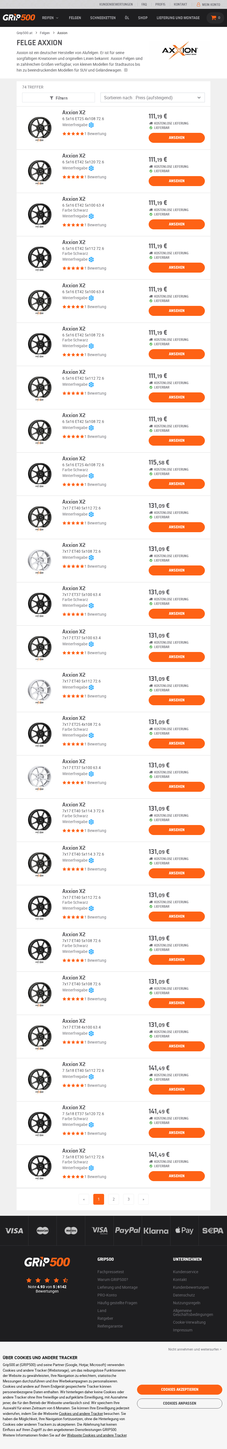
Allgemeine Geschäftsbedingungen (193, 1312)
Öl (127, 18)
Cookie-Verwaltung (189, 1322)
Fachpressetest (110, 1271)
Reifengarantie (110, 1326)
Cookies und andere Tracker (81, 1413)
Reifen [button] (48, 18)
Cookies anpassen (179, 1403)
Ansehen (177, 138)
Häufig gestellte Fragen (117, 1302)
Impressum (182, 1330)
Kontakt (180, 4)
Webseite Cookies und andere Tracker (97, 1435)
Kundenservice (185, 1271)
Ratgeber (105, 1318)
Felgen (75, 18)
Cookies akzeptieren (179, 1390)
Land (101, 1310)
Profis (160, 4)
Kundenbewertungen (116, 4)
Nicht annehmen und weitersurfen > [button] (194, 1349)
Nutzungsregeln (186, 1302)
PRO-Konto (107, 1295)
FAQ (144, 4)
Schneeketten (103, 18)
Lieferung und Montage (178, 18)
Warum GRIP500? (112, 1279)
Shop (143, 18)
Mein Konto (210, 4)
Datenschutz (184, 1295)
